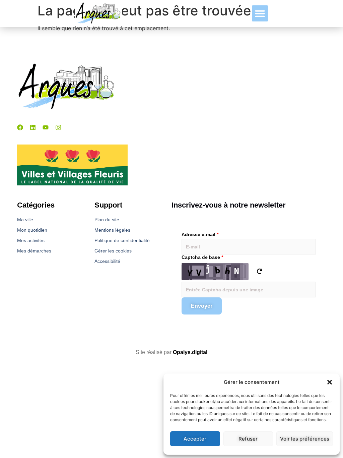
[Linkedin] (33, 127)
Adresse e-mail (200, 234)
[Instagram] (58, 127)
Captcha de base (202, 257)
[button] (329, 382)
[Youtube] (46, 127)
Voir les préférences (304, 439)
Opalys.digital (190, 352)
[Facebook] (20, 127)
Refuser (248, 439)
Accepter (195, 439)
